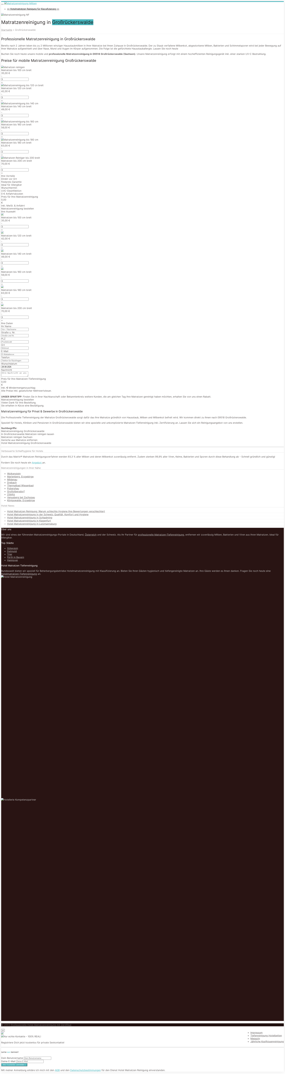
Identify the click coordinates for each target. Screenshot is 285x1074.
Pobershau (13, 488)
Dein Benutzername (12, 1057)
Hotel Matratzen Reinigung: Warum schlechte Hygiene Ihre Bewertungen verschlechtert (56, 511)
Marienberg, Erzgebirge (20, 476)
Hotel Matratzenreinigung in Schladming (29, 517)
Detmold (12, 551)
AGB (57, 1070)
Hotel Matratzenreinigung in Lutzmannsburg (32, 523)
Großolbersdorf (16, 491)
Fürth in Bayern (15, 557)
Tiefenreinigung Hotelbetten (266, 1035)
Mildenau (12, 479)
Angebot (37, 462)
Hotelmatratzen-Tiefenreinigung (19, 573)
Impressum (256, 1032)
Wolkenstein (14, 473)
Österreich (90, 534)
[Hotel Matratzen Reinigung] (20, 3)
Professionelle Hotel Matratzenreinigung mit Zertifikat (41, 1024)
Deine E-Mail (8, 1061)
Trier (9, 554)
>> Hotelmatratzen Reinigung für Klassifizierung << (33, 9)
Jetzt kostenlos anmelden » (14, 1065)
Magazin (255, 1038)
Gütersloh (12, 548)
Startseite (6, 29)
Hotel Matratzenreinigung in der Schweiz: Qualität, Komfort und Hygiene (47, 514)
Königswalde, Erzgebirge (21, 500)
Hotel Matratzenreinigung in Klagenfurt (29, 520)
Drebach (12, 482)
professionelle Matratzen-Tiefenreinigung (161, 534)
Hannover (12, 560)
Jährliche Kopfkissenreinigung (267, 1041)
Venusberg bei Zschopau (21, 497)
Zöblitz (11, 494)
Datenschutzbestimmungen (85, 1070)
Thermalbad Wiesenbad (20, 485)
